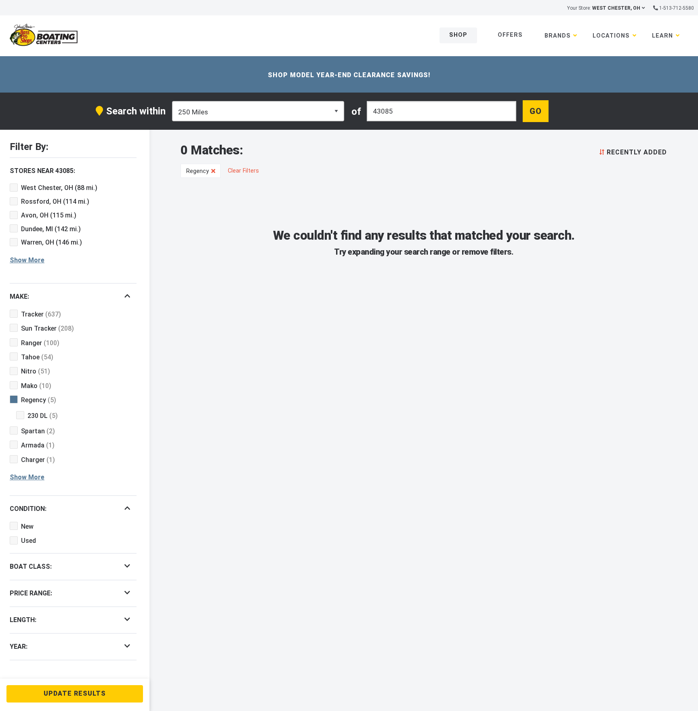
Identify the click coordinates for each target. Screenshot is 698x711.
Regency (38, 400)
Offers (510, 35)
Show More (27, 260)
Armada (38, 445)
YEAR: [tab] (18, 646)
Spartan (38, 431)
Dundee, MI (51, 229)
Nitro (35, 371)
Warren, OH (51, 242)
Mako (36, 386)
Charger (38, 460)
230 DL (42, 416)
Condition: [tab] (28, 509)
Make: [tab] (19, 296)
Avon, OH (48, 215)
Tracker (41, 314)
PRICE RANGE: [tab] (31, 593)
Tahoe (37, 357)
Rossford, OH (55, 201)
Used (28, 540)
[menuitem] (631, 152)
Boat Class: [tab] (31, 566)
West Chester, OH (59, 188)
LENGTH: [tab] (23, 620)
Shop (458, 35)
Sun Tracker (47, 328)
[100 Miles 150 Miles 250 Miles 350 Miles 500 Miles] (258, 111)
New (27, 526)
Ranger (40, 343)
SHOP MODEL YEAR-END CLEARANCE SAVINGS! (349, 75)
